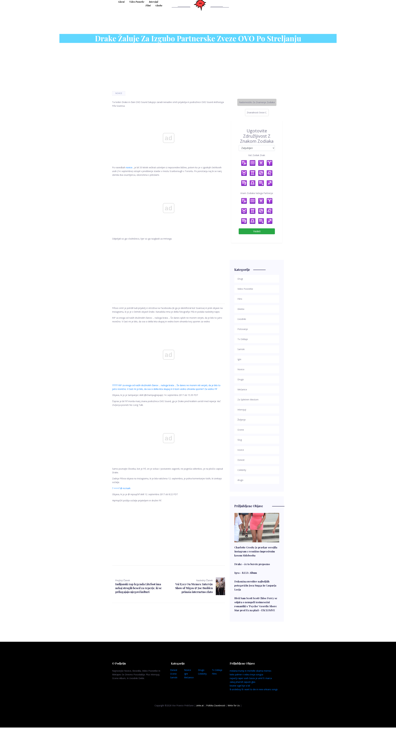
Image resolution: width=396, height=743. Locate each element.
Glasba (158, 5)
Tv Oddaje (217, 670)
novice (129, 167)
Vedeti (256, 231)
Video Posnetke (136, 1)
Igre (186, 673)
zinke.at (200, 705)
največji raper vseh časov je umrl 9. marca (251, 678)
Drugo (201, 670)
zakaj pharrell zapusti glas (242, 681)
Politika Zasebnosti (215, 705)
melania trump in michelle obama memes (250, 670)
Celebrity (202, 673)
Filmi (148, 5)
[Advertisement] (168, 268)
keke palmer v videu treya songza (246, 674)
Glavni (121, 1)
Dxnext (173, 670)
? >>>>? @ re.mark (121, 488)
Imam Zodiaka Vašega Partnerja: (256, 193)
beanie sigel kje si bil (240, 685)
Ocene (173, 673)
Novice (118, 93)
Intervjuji (153, 1)
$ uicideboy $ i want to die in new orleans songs (254, 689)
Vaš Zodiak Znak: (256, 155)
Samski (173, 677)
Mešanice (189, 677)
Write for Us (234, 705)
